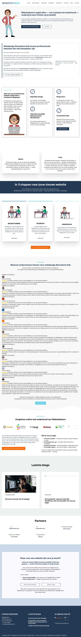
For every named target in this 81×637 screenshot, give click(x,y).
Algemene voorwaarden (54, 635)
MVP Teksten (67, 528)
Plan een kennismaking (30, 584)
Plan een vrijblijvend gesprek (13, 74)
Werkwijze (44, 3)
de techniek (19, 63)
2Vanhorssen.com (14, 528)
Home (28, 3)
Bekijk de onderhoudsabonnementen (13, 448)
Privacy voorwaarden (41, 635)
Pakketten (51, 3)
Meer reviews (40, 403)
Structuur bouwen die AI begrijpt (17, 499)
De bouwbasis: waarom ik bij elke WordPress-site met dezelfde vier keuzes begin (60, 501)
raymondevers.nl (40, 528)
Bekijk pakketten (62, 128)
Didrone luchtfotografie (66, 535)
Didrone (40, 536)
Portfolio (66, 3)
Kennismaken (35, 3)
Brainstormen (14, 223)
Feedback (40, 223)
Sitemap (64, 635)
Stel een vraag (51, 584)
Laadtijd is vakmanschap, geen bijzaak (38, 625)
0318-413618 (6, 622)
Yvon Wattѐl (14, 536)
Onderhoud (59, 3)
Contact (77, 3)
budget (36, 70)
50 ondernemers (13, 68)
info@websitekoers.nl (9, 624)
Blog (71, 3)
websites (46, 57)
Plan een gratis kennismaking (31, 26)
